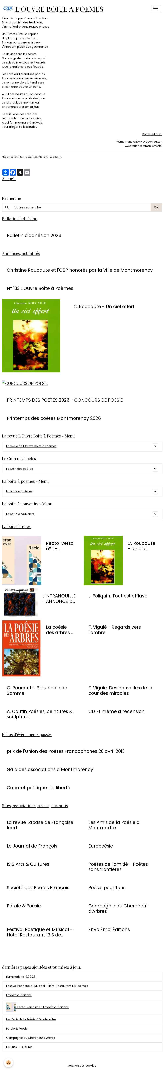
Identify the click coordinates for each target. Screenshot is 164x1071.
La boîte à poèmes (19, 491)
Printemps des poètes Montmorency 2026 (54, 418)
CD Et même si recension (116, 711)
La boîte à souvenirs (20, 514)
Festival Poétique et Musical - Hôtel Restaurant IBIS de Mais (47, 986)
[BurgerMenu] (156, 8)
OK (156, 207)
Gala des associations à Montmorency (50, 769)
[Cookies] (8, 1062)
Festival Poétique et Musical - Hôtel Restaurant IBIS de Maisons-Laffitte (40, 932)
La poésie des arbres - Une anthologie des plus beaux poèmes (59, 629)
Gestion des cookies (82, 1066)
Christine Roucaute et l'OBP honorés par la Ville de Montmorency (80, 270)
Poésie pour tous (106, 887)
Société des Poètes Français (38, 887)
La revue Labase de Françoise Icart (40, 825)
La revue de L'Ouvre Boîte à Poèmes (31, 446)
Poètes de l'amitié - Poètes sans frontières (118, 867)
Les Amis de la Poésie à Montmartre (114, 825)
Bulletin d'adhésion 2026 (34, 235)
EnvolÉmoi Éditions (109, 929)
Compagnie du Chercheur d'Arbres (118, 908)
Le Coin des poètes (19, 469)
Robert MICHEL (152, 134)
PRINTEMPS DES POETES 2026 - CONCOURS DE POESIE (65, 400)
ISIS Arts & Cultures (28, 864)
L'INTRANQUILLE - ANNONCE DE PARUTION (59, 598)
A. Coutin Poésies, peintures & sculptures (39, 714)
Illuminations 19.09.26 (20, 977)
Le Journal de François (32, 846)
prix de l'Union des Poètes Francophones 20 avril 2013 (66, 751)
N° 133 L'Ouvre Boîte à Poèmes (40, 288)
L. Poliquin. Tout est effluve (117, 596)
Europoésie (100, 846)
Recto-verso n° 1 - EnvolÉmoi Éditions (60, 546)
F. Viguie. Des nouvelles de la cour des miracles (120, 690)
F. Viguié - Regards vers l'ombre (114, 629)
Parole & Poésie (24, 906)
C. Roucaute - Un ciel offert (104, 306)
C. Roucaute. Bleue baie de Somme (37, 690)
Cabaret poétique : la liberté (38, 787)
